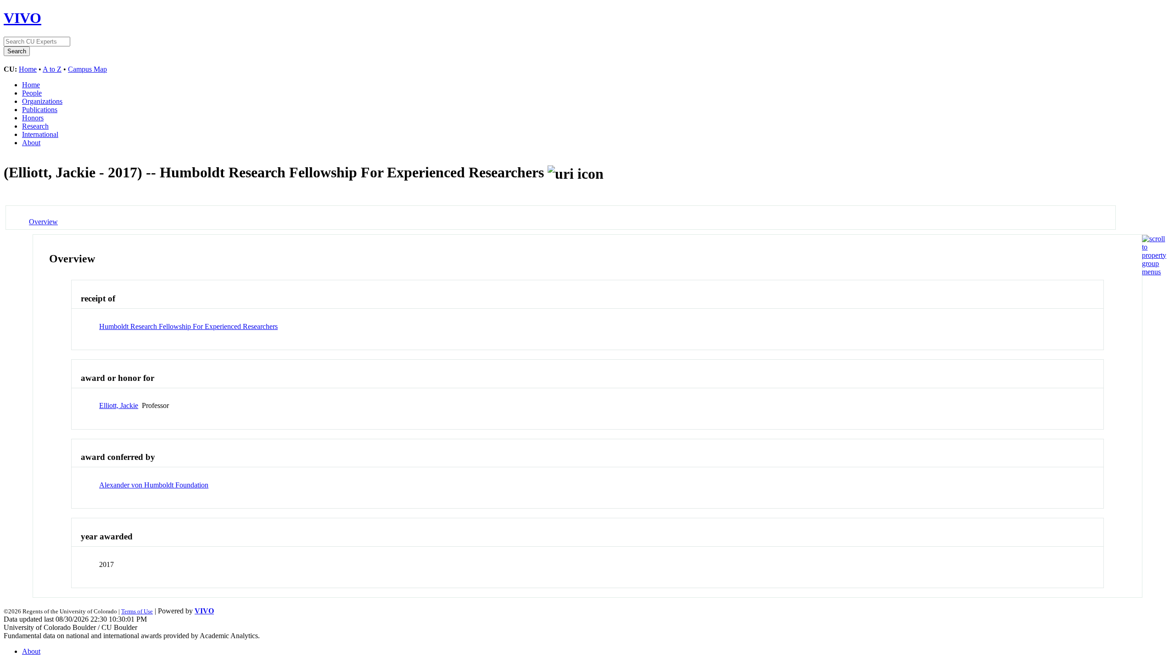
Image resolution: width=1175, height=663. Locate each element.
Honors (33, 118)
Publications (39, 109)
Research (35, 126)
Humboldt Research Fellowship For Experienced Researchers (188, 326)
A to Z (52, 69)
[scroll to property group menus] (1154, 272)
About (31, 143)
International (40, 134)
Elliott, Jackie (118, 405)
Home (28, 69)
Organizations (42, 101)
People (32, 93)
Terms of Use (137, 611)
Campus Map (87, 69)
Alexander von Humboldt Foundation (153, 485)
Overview (43, 222)
